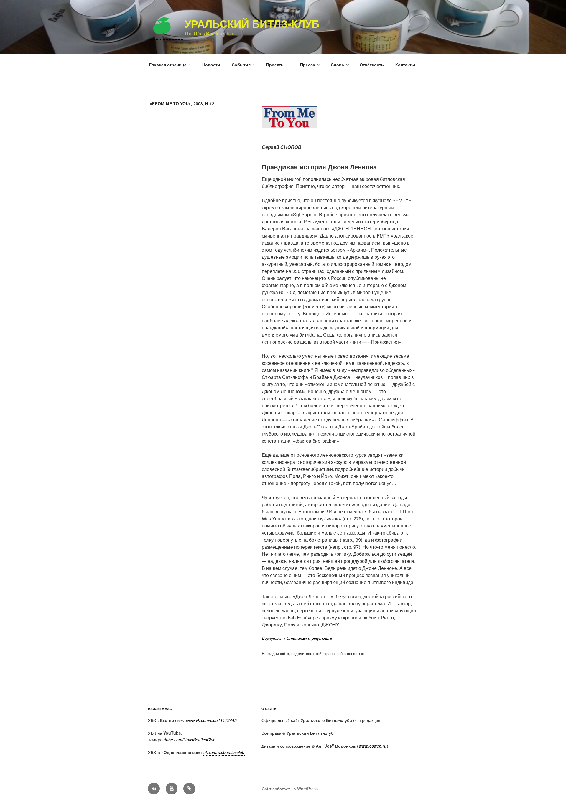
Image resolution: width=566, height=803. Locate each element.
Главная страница (168, 64)
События (241, 64)
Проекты (275, 64)
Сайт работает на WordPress (290, 789)
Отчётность (372, 64)
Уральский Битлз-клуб (252, 23)
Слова (337, 64)
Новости (211, 64)
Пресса (307, 64)
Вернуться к (297, 638)
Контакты (405, 64)
